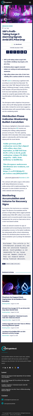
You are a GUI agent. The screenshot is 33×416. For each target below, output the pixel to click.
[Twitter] (11, 52)
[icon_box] (10, 399)
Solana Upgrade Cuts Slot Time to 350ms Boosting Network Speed (16, 324)
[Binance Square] (15, 367)
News (12, 263)
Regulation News (6, 320)
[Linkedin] (21, 52)
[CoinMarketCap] (18, 367)
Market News (5, 335)
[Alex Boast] (12, 44)
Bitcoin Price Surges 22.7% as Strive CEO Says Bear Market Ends (16, 309)
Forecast (8, 263)
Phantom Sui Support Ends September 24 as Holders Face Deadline (14, 299)
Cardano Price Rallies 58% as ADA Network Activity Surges (13, 332)
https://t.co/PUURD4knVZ (13, 171)
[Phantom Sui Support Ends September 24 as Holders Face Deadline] (16, 285)
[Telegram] (25, 52)
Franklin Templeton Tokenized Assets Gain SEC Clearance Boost (15, 317)
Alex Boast (19, 44)
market (9, 81)
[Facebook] (7, 52)
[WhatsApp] (18, 52)
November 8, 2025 (24, 177)
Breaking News (7, 26)
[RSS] (7, 367)
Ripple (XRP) (17, 263)
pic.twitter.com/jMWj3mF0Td (15, 173)
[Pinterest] (14, 52)
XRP (17, 128)
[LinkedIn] (5, 367)
